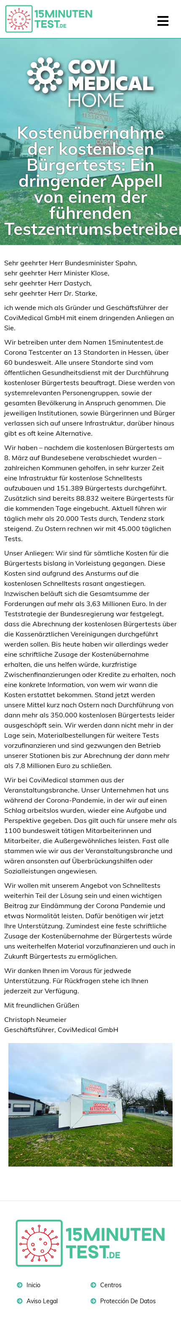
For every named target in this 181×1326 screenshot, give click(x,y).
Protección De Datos (127, 1301)
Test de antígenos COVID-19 (52, 19)
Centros (110, 1285)
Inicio (32, 1285)
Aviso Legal (41, 1301)
